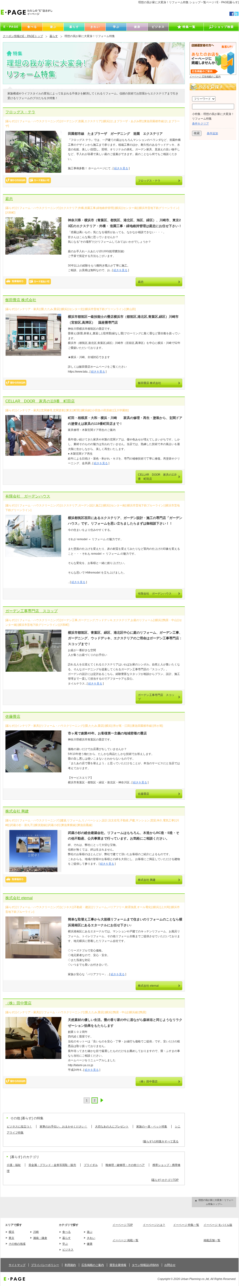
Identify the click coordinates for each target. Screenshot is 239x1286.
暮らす (53, 36)
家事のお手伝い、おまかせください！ (63, 1126)
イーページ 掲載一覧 (125, 1240)
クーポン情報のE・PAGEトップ (23, 36)
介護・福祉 (14, 1165)
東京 (11, 1238)
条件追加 (212, 133)
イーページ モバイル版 (218, 1225)
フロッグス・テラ (20, 112)
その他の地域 (17, 1243)
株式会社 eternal (19, 898)
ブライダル (91, 1165)
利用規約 (70, 1265)
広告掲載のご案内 (92, 1265)
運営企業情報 (117, 1265)
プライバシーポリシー (45, 1265)
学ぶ (65, 1243)
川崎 (36, 1232)
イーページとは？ (154, 1225)
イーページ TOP (122, 1225)
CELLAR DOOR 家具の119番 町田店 (40, 401)
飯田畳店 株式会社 (20, 300)
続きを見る (121, 168)
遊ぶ (89, 1232)
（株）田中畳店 (18, 1003)
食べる (66, 1232)
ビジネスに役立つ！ (19, 1126)
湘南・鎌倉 (40, 1238)
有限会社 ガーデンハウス (27, 496)
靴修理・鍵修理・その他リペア (125, 1165)
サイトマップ (17, 1265)
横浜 (11, 1232)
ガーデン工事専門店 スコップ (31, 611)
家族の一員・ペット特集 (151, 1126)
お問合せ (170, 1265)
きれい (91, 1238)
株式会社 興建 (17, 811)
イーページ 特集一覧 (186, 1225)
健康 (89, 1243)
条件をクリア (200, 123)
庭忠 (9, 199)
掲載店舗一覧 (212, 1240)
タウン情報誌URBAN (145, 1265)
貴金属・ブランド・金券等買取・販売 (52, 1165)
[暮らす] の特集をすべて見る (161, 1141)
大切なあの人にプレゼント (112, 1126)
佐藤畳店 (12, 717)
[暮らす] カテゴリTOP (165, 1180)
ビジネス (68, 1249)
